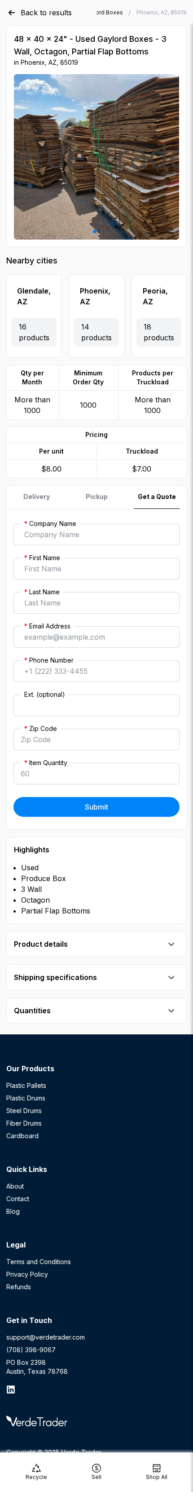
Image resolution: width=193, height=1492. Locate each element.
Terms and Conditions (38, 1261)
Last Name (42, 592)
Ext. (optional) (44, 694)
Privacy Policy (27, 1274)
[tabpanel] (96, 669)
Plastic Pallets (26, 1085)
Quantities (32, 1010)
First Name (42, 557)
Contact (17, 1199)
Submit (96, 806)
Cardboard (22, 1136)
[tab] (36, 497)
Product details (41, 944)
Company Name (50, 523)
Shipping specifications (55, 977)
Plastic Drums (25, 1098)
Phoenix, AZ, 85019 (161, 12)
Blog (13, 1211)
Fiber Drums (24, 1123)
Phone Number (49, 660)
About (15, 1186)
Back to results (46, 12)
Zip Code (40, 728)
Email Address (47, 626)
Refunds (18, 1287)
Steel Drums (24, 1110)
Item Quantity (45, 762)
